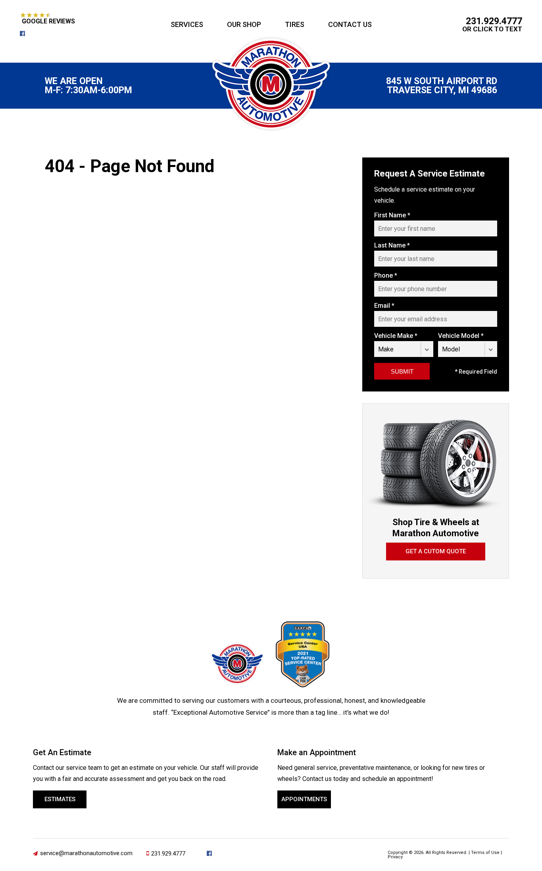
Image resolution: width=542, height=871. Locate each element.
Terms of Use (485, 852)
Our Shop (244, 24)
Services (187, 24)
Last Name (392, 245)
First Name (392, 215)
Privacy (395, 856)
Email (384, 306)
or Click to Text (492, 29)
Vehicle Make (395, 336)
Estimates (59, 799)
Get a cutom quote (436, 551)
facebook (25, 33)
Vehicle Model (461, 336)
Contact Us (350, 24)
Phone (385, 275)
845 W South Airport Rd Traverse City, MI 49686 (441, 86)
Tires (294, 24)
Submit (402, 371)
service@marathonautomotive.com (86, 853)
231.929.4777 (494, 21)
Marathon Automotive (271, 84)
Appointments (304, 799)
